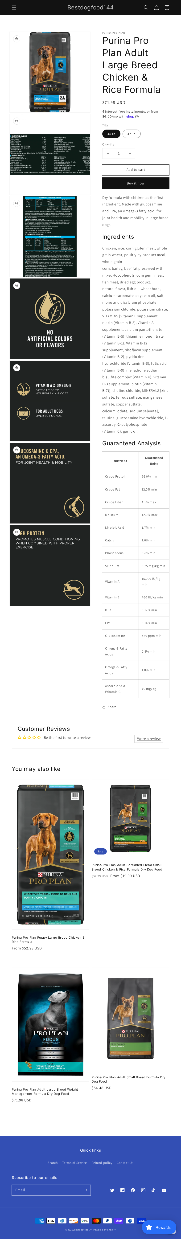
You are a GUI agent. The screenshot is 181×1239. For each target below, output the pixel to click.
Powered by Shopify (104, 1229)
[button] (14, 7)
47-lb (132, 134)
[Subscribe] (85, 1190)
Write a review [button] (149, 738)
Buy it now (136, 183)
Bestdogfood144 (83, 1229)
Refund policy (101, 1163)
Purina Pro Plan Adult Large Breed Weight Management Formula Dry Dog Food (45, 1092)
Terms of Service (74, 1163)
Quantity (108, 144)
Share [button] (112, 707)
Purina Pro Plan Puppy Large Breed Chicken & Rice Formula (48, 940)
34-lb (111, 134)
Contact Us (125, 1163)
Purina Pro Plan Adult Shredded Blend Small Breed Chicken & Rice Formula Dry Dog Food (127, 867)
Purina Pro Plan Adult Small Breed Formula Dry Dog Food (128, 1079)
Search (53, 1163)
